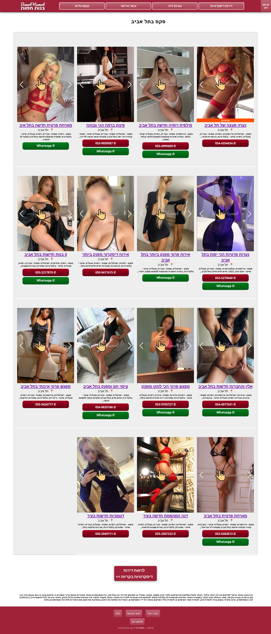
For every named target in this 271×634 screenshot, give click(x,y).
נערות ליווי (175, 6)
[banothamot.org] (32, 6)
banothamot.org (125, 627)
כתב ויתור (152, 613)
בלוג (118, 613)
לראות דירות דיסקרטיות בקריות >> (134, 573)
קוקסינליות (82, 6)
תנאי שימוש (133, 613)
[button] (201, 84)
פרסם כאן (266, 6)
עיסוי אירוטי (128, 6)
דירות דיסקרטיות (221, 6)
